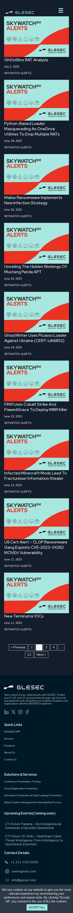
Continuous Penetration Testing (22, 781)
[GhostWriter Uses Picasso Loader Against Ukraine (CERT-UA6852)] (36, 312)
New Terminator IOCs (24, 616)
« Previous (18, 647)
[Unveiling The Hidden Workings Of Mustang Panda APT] (36, 243)
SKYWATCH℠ (12, 731)
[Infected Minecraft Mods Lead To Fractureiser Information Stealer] (36, 449)
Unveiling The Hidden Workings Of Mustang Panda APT (35, 269)
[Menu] (61, 10)
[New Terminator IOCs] (36, 592)
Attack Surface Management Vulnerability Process (32, 802)
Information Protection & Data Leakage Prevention (33, 795)
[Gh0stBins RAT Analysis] (36, 36)
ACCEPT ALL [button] (37, 907)
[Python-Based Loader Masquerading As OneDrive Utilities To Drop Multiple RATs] (36, 100)
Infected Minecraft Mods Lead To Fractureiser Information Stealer (35, 475)
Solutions (9, 745)
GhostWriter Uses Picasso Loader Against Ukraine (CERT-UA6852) (35, 338)
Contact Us (10, 759)
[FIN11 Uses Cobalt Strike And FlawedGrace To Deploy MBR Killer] (36, 381)
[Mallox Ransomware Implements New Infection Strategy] (36, 174)
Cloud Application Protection (21, 788)
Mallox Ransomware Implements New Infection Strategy (33, 200)
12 (29, 654)
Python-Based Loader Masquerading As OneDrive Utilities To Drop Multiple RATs (32, 129)
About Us (9, 752)
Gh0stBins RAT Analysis (26, 59)
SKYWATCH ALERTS (17, 73)
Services (9, 738)
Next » (41, 654)
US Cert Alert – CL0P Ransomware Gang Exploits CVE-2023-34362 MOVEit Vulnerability (36, 547)
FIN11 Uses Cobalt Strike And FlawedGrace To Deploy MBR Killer (35, 407)
